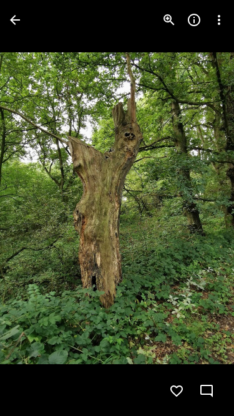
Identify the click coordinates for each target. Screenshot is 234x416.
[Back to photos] (15, 20)
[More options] (219, 19)
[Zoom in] (169, 19)
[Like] (176, 391)
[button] (34, 208)
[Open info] (194, 19)
